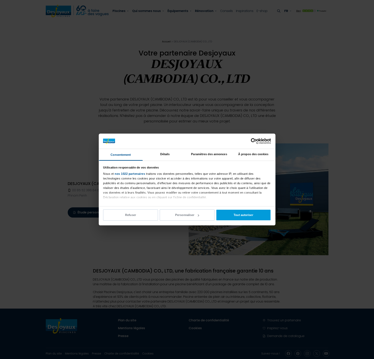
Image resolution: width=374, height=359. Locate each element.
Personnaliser (184, 215)
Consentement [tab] (121, 154)
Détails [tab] (165, 154)
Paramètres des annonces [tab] (209, 154)
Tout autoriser (243, 215)
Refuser (130, 215)
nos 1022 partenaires (130, 173)
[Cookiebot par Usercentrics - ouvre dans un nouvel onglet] (254, 141)
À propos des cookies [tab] (253, 154)
